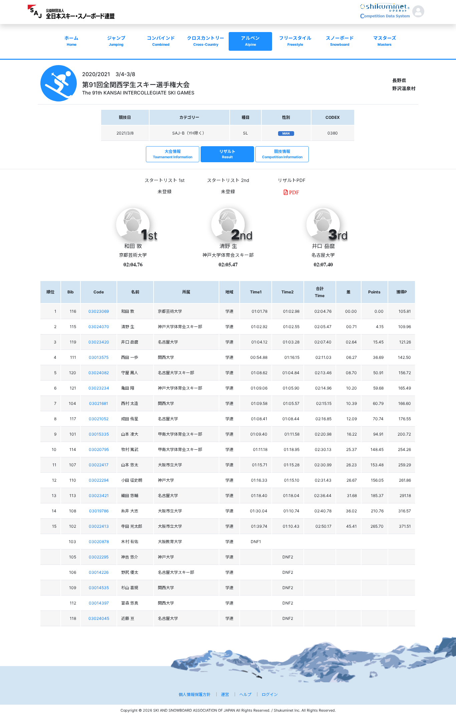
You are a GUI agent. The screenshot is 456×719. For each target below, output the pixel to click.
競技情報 (282, 154)
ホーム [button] (71, 41)
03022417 (98, 464)
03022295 (98, 556)
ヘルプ (245, 694)
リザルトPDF (291, 180)
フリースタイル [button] (295, 41)
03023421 (99, 495)
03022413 (99, 526)
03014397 (99, 603)
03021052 (98, 418)
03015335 (99, 434)
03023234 (98, 388)
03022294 (99, 480)
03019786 (98, 510)
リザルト (227, 154)
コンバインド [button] (161, 41)
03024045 (98, 618)
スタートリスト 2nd (228, 180)
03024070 (98, 326)
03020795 (99, 449)
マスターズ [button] (384, 41)
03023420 (98, 341)
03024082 (98, 372)
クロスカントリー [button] (205, 41)
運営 (225, 694)
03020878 (99, 541)
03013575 (98, 357)
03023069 (98, 311)
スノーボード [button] (340, 41)
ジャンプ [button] (116, 41)
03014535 (99, 587)
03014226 (98, 572)
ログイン (270, 694)
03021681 (98, 403)
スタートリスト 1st (165, 180)
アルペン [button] (250, 41)
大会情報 (172, 154)
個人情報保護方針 (195, 694)
